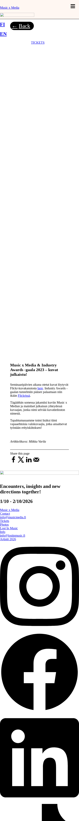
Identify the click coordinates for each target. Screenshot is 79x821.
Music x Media (9, 7)
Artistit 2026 (8, 539)
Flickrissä (24, 395)
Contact (5, 513)
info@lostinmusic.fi (12, 535)
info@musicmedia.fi (13, 517)
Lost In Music (9, 528)
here (40, 388)
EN (3, 34)
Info (2, 532)
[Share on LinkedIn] (29, 462)
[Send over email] (36, 462)
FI (2, 24)
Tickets (4, 521)
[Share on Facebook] (13, 462)
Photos (4, 524)
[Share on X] (21, 462)
